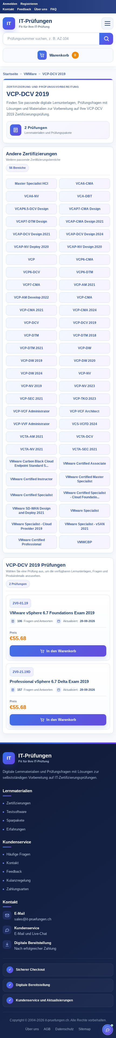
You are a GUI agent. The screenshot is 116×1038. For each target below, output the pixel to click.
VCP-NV (85, 373)
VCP (31, 259)
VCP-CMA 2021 (31, 310)
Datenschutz (64, 1029)
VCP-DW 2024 (31, 373)
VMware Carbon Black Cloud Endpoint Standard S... (31, 464)
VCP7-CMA (31, 285)
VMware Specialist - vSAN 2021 (85, 526)
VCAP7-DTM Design (31, 221)
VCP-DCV (31, 323)
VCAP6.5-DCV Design (31, 209)
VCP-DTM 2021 (31, 348)
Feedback (24, 9)
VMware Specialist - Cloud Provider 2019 (32, 526)
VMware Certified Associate (84, 463)
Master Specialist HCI (31, 183)
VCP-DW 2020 (84, 361)
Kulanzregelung (18, 880)
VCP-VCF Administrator (31, 411)
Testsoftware (16, 812)
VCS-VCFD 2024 (84, 424)
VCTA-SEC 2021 (84, 449)
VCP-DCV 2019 (54, 74)
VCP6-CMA (84, 259)
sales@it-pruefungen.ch (32, 919)
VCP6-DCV (31, 272)
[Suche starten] (106, 39)
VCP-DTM (31, 335)
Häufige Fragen (18, 854)
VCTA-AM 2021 (31, 437)
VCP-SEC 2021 (31, 399)
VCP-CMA (84, 297)
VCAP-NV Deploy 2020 (31, 247)
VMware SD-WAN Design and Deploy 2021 (31, 511)
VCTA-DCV (84, 437)
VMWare (30, 74)
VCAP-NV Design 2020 (84, 247)
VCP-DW (84, 348)
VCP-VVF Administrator (31, 424)
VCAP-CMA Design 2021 (85, 221)
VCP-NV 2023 (84, 386)
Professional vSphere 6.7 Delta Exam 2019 (49, 681)
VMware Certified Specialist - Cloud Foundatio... (84, 495)
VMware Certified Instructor (31, 479)
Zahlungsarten (17, 889)
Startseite (10, 74)
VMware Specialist (84, 511)
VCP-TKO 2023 (84, 399)
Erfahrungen (15, 829)
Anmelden (10, 3)
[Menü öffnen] (107, 23)
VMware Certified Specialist (31, 495)
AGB (47, 1029)
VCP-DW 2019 (31, 361)
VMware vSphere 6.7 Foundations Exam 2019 (52, 613)
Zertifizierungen (18, 803)
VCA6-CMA (84, 183)
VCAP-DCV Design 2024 (84, 234)
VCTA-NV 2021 (31, 449)
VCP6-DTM (84, 272)
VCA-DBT (84, 196)
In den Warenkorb (61, 651)
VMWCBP (84, 542)
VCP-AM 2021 (84, 285)
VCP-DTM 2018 (84, 335)
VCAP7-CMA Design (84, 209)
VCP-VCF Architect (84, 411)
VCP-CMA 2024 (85, 310)
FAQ (53, 9)
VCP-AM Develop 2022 (31, 297)
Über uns (40, 9)
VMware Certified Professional (31, 542)
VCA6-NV (31, 196)
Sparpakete (15, 820)
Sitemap (85, 1029)
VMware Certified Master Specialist (85, 479)
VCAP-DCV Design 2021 (31, 234)
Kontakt (8, 9)
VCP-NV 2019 (31, 386)
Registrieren (29, 3)
